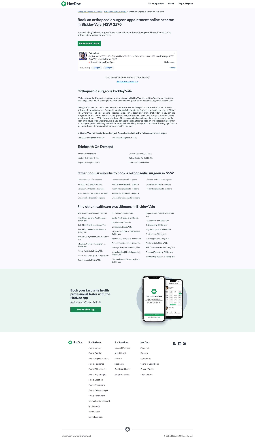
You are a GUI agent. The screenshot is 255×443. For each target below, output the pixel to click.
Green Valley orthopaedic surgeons (126, 198)
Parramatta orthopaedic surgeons (125, 189)
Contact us (146, 359)
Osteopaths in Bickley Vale (156, 225)
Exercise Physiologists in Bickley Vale (126, 239)
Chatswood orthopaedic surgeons (91, 198)
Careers (144, 353)
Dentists (118, 359)
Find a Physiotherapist (98, 359)
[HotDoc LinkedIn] (179, 343)
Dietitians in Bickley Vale (122, 227)
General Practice (122, 348)
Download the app (85, 309)
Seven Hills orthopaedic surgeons (125, 193)
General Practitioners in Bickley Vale (126, 243)
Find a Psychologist (97, 374)
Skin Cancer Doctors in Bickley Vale (160, 248)
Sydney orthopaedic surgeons (90, 180)
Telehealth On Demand (87, 154)
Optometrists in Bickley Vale (157, 221)
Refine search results (89, 43)
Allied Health (120, 353)
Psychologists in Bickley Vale (157, 239)
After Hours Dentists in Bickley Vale (92, 213)
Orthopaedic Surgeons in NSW (115, 11)
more (172, 68)
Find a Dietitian (95, 380)
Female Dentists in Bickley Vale (90, 251)
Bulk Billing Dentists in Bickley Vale (92, 225)
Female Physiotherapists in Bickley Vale (93, 256)
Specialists (119, 364)
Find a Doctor (94, 348)
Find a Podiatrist (96, 364)
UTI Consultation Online (139, 163)
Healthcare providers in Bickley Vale (160, 257)
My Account (94, 406)
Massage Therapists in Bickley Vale (126, 248)
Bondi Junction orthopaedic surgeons (93, 193)
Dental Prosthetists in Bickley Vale (125, 218)
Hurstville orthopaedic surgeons (159, 189)
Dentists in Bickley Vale (121, 222)
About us (145, 348)
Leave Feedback (95, 417)
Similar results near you (127, 81)
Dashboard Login (122, 369)
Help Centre (94, 412)
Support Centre (121, 374)
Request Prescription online (89, 163)
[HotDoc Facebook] (174, 343)
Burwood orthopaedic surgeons (90, 184)
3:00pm (97, 68)
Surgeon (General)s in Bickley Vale (159, 252)
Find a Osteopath (96, 385)
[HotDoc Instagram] (184, 343)
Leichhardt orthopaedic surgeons (91, 189)
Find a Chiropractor (97, 369)
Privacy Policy (147, 369)
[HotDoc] (71, 4)
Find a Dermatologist (98, 390)
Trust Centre (146, 374)
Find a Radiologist (96, 396)
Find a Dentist (95, 353)
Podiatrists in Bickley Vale (156, 234)
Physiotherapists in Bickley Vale (158, 230)
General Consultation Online (140, 154)
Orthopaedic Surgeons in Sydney (91, 138)
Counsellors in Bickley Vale (122, 213)
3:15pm (108, 68)
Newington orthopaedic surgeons (125, 184)
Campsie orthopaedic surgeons (158, 184)
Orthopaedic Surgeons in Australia (90, 11)
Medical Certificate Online (88, 158)
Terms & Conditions (150, 364)
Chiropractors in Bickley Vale (89, 260)
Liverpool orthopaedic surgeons (159, 180)
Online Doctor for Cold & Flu (141, 158)
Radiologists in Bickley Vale (157, 243)
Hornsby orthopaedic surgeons (124, 180)
